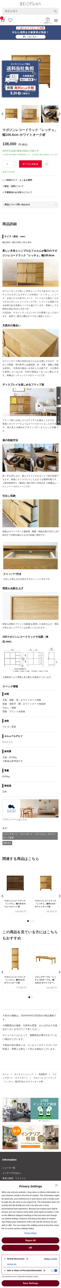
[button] (28, 921)
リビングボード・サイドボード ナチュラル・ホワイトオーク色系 (29, 836)
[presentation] (2, 114)
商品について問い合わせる (17, 204)
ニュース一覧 (8, 1168)
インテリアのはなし (11, 1173)
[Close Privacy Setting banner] (56, 1185)
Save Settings (30, 1283)
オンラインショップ (23, 1074)
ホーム (5, 1074)
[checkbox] (53, 1270)
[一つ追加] (15, 162)
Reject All (30, 1240)
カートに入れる (30, 164)
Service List (11, 1264)
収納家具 (43, 1074)
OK (30, 1247)
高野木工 (7, 843)
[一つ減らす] (15, 165)
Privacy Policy (30, 1233)
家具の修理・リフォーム (14, 1178)
